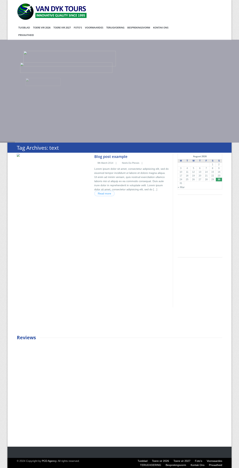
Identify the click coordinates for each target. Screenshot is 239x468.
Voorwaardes (94, 27)
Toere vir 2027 (62, 27)
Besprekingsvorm (138, 27)
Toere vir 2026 (41, 27)
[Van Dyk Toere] (54, 19)
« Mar (181, 187)
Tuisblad (24, 27)
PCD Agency (49, 460)
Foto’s (78, 27)
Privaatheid (26, 35)
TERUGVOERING (115, 27)
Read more (104, 193)
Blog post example (111, 156)
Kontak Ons (160, 27)
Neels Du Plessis (130, 163)
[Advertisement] (206, 227)
